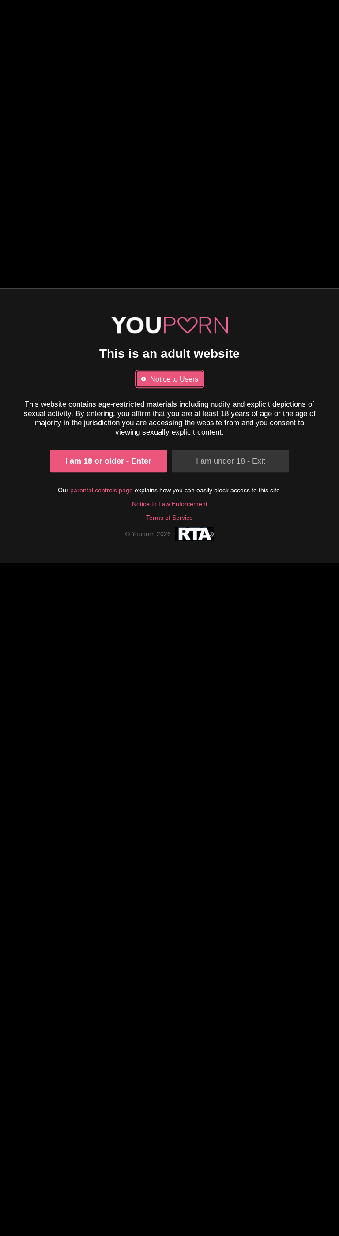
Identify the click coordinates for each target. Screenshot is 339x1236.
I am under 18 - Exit (230, 461)
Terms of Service (169, 517)
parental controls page (101, 490)
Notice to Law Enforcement (169, 503)
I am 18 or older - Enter (108, 461)
